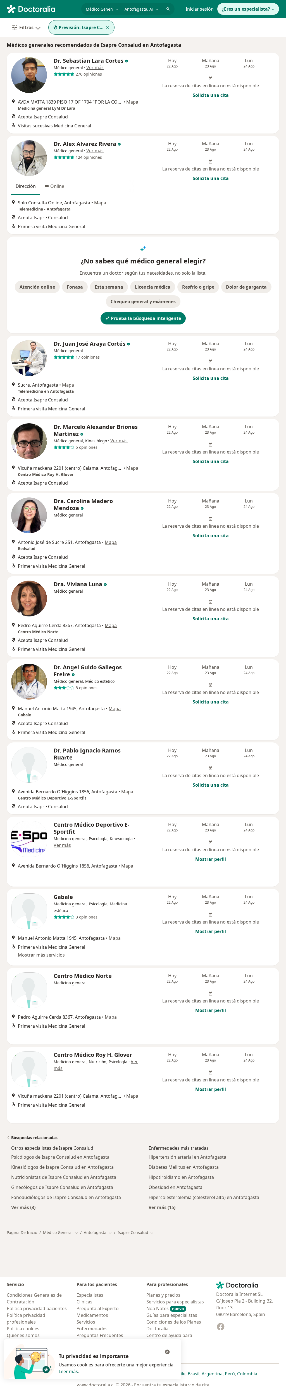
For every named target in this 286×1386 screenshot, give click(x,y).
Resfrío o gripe (198, 287)
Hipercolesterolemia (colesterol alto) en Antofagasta (204, 1197)
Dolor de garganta (246, 287)
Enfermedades (92, 1329)
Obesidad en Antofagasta (175, 1187)
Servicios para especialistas (175, 1302)
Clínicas (84, 1302)
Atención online (37, 287)
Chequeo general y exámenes (143, 301)
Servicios (86, 1322)
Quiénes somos (23, 1335)
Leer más (68, 1371)
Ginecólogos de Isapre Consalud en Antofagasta (62, 1187)
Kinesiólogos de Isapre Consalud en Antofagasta (62, 1167)
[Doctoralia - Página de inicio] (42, 8)
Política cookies (23, 1329)
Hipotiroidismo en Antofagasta (181, 1177)
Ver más (95, 67)
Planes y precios (163, 1295)
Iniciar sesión (200, 9)
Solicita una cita (211, 95)
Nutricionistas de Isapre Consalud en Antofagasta (63, 1177)
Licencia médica (152, 287)
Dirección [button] (26, 186)
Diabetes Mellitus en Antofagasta (184, 1167)
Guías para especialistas (171, 1315)
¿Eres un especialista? (246, 9)
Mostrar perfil (210, 859)
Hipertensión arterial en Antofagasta (187, 1157)
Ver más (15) (162, 1207)
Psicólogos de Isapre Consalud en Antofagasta (60, 1157)
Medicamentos (92, 1315)
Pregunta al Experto (98, 1308)
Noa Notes (165, 1308)
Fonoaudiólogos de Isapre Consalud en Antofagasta (66, 1197)
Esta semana (109, 287)
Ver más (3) (23, 1207)
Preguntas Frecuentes (100, 1335)
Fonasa (75, 287)
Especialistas (90, 1295)
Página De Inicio (22, 1232)
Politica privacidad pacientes (37, 1308)
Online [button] (57, 186)
